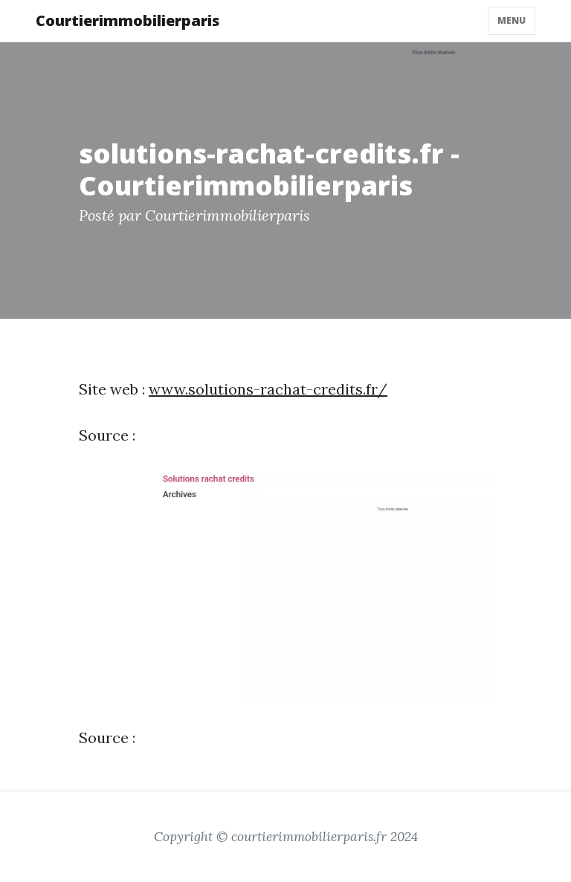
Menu (511, 20)
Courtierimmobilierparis (127, 20)
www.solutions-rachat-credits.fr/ (268, 389)
